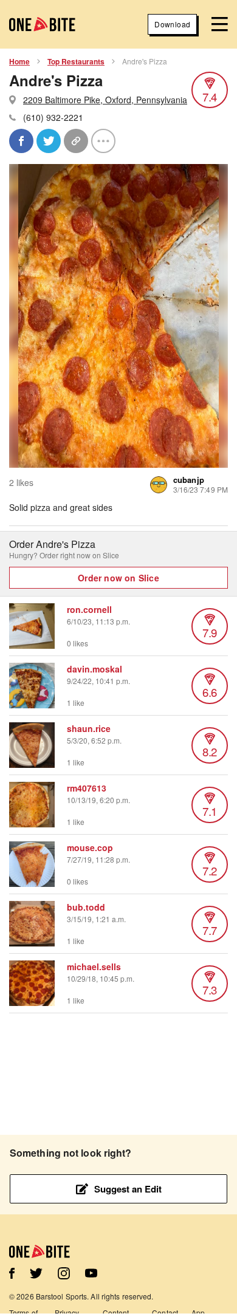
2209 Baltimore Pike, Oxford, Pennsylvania (105, 100)
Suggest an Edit (128, 1189)
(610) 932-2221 (53, 117)
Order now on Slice (118, 578)
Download (172, 24)
